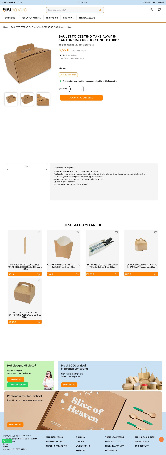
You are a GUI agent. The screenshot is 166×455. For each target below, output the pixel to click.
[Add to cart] (38, 274)
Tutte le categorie (114, 437)
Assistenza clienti (55, 441)
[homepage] (23, 10)
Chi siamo (80, 437)
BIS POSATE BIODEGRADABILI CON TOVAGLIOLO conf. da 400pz (102, 266)
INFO (27, 166)
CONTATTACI (16, 379)
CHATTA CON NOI (18, 385)
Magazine (82, 2)
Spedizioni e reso (54, 437)
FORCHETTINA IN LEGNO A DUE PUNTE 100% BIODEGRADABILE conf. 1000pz (25, 267)
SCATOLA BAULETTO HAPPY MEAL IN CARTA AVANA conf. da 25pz (141, 266)
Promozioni (111, 450)
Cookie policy (141, 446)
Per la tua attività (114, 446)
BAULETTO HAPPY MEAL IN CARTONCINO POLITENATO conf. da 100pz (24, 314)
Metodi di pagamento (56, 446)
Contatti (80, 441)
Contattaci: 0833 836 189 (153, 2)
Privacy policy (142, 441)
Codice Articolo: (68, 45)
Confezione (58, 167)
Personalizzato (113, 441)
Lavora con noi (83, 446)
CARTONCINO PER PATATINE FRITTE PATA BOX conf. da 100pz (63, 266)
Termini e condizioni (145, 437)
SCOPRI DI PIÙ (69, 385)
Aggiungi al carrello (81, 97)
